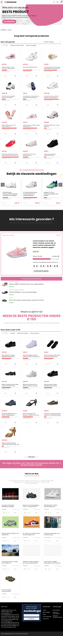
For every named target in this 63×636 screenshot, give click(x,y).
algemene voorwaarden (56, 612)
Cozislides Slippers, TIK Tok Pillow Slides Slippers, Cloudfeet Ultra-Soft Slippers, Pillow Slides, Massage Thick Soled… (52, 69)
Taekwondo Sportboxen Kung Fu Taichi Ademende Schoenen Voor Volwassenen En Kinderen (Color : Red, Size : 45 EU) (10, 156)
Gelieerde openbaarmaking (57, 616)
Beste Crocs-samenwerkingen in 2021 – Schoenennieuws (31, 505)
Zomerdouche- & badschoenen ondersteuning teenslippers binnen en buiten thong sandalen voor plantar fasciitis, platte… (31, 98)
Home (44, 610)
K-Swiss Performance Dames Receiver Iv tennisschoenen (10, 193)
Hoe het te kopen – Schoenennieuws (7, 590)
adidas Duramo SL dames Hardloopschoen (29, 154)
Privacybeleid (56, 610)
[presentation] (3, 185)
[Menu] (2, 2)
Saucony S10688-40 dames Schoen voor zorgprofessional (26, 284)
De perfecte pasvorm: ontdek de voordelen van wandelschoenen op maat (10, 563)
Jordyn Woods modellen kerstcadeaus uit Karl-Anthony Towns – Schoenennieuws (52, 563)
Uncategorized (47, 537)
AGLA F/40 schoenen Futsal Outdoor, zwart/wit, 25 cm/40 (26, 300)
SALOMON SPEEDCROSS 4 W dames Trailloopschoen (9, 414)
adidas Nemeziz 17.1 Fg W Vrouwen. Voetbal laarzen (8, 67)
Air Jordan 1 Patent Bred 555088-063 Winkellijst (8, 505)
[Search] (54, 2)
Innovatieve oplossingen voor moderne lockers (52, 534)
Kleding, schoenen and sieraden (16, 289)
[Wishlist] (58, 2)
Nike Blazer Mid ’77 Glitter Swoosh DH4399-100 (50, 505)
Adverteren (46, 619)
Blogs (44, 614)
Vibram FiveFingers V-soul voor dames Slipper (23, 292)
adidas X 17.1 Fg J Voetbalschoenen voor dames (30, 193)
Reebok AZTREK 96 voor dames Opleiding (52, 125)
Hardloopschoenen (13, 281)
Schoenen (4, 509)
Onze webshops (47, 616)
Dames (10, 297)
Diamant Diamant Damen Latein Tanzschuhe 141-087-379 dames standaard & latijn (10, 444)
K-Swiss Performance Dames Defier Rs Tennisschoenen (51, 96)
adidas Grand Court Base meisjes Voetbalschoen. (31, 125)
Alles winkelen (46, 612)
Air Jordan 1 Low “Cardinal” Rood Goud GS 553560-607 (31, 534)
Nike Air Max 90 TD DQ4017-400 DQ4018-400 (10, 534)
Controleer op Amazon (41, 266)
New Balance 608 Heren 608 (30, 67)
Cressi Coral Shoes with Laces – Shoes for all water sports (52, 355)
